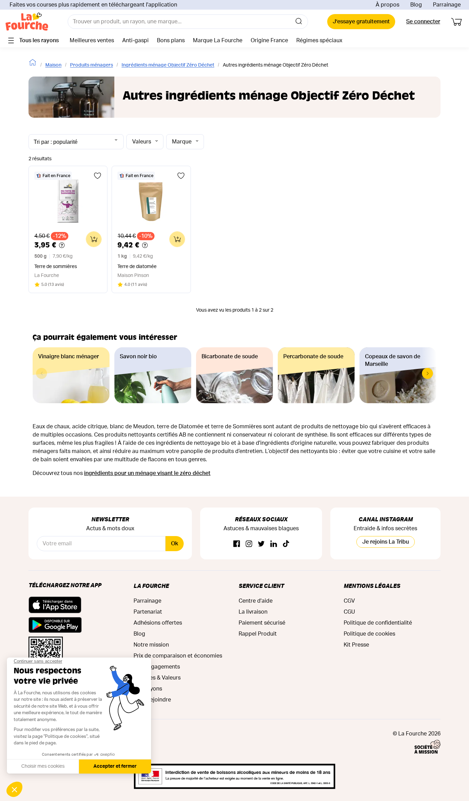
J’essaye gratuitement (361, 21)
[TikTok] (286, 544)
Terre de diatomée (137, 266)
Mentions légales (372, 585)
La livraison (253, 612)
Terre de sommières (55, 266)
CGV (349, 601)
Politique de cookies (369, 634)
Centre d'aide (256, 601)
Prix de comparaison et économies (178, 656)
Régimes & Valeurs (157, 678)
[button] (427, 373)
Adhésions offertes (158, 623)
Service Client (261, 585)
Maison (53, 65)
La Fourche (151, 585)
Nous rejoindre (152, 700)
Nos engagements (157, 667)
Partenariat (148, 612)
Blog (416, 5)
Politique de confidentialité (378, 623)
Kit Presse (356, 645)
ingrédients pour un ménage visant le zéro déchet (147, 473)
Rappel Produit (258, 634)
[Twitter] (261, 544)
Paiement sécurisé (262, 623)
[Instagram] (249, 544)
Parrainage (447, 5)
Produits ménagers (91, 65)
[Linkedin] (273, 544)
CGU (349, 612)
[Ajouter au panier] (93, 239)
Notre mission (151, 645)
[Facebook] (236, 544)
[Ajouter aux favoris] (97, 176)
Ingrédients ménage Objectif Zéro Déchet (168, 65)
